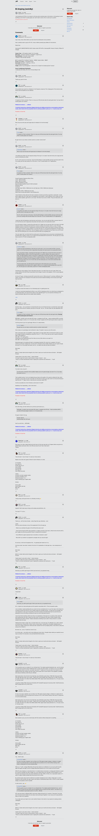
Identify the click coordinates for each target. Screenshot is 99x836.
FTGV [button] (19, 85)
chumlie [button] (19, 587)
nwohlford (19, 246)
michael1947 (19, 759)
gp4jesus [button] (19, 35)
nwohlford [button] (20, 204)
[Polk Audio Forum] (17, 1)
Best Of (68, 31)
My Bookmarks (75, 23)
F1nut (18, 132)
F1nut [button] (19, 96)
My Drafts (75, 26)
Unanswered (75, 29)
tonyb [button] (19, 452)
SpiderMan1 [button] (20, 653)
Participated (69, 28)
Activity (68, 21)
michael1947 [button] (20, 663)
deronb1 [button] (19, 12)
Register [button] (42, 30)
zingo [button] (19, 284)
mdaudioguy (19, 149)
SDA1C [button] (19, 504)
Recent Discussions (70, 20)
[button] (63, 9)
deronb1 (19, 209)
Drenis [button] (19, 494)
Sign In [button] (36, 30)
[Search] (72, 1)
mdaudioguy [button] (20, 118)
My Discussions (70, 24)
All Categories (69, 18)
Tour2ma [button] (19, 517)
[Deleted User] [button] (20, 440)
